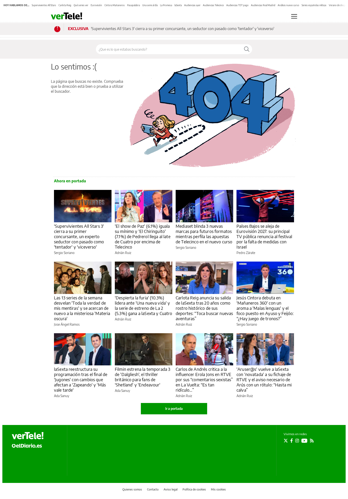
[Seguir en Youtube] (304, 440)
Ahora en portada (70, 181)
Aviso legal (171, 489)
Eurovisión (96, 5)
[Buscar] (246, 49)
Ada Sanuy (61, 396)
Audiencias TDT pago (237, 5)
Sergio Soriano (64, 253)
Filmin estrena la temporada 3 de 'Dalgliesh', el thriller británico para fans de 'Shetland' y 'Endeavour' (142, 376)
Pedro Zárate (245, 253)
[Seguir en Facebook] (291, 440)
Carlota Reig (64, 5)
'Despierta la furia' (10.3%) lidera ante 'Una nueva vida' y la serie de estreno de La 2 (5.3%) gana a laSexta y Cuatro (143, 305)
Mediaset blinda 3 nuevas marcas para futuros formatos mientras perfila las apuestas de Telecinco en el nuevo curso (204, 233)
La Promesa (166, 5)
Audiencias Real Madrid (263, 5)
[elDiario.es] (27, 445)
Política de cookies (194, 489)
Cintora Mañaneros (114, 5)
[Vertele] (28, 435)
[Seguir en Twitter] (286, 440)
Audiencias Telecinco (213, 5)
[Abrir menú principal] (294, 16)
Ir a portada (174, 409)
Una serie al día (150, 5)
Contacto (153, 489)
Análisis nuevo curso (288, 5)
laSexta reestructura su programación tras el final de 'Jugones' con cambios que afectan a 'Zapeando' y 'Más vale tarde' (80, 379)
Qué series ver (81, 5)
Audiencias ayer (192, 5)
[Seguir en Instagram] (297, 440)
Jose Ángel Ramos (67, 324)
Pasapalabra (133, 5)
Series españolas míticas (314, 5)
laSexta (178, 5)
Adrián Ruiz (123, 253)
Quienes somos (132, 489)
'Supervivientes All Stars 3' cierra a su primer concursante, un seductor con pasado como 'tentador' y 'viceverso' (182, 28)
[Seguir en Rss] (312, 440)
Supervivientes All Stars (44, 5)
